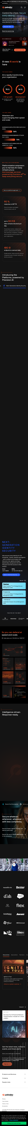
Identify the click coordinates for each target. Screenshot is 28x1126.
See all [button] (21, 335)
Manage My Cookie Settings (14, 1123)
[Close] (26, 1113)
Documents (5, 1106)
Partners (21, 954)
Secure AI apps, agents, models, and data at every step (12, 829)
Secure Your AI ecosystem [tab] (11, 804)
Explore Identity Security (10, 574)
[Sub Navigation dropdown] (7, 50)
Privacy (3, 1098)
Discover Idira (7, 26)
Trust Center (5, 1101)
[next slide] (24, 39)
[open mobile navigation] (25, 7)
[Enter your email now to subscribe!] (14, 1054)
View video (14, 864)
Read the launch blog (8, 31)
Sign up (6, 1064)
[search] (21, 7)
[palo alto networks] (7, 8)
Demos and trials (19, 50)
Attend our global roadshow (11, 984)
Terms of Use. (16, 1060)
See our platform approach (11, 190)
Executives (6, 954)
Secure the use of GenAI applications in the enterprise (12, 835)
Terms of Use (5, 1103)
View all (21, 1007)
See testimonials (8, 845)
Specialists (14, 954)
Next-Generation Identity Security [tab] (16, 285)
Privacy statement (13, 1120)
